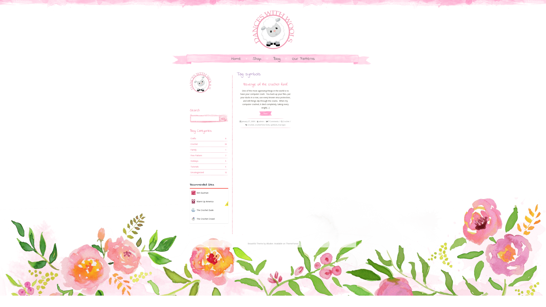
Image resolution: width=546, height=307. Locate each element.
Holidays (208, 161)
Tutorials (208, 166)
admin (261, 121)
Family (208, 149)
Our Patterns (303, 59)
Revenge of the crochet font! (265, 84)
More (265, 113)
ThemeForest (292, 243)
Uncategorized (209, 172)
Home (236, 59)
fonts (268, 125)
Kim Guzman (202, 192)
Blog (276, 59)
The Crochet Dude (205, 210)
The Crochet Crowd (206, 218)
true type (282, 125)
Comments (273, 121)
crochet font (260, 125)
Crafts (208, 138)
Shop (257, 59)
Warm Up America (205, 201)
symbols (274, 125)
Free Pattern (208, 155)
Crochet (286, 121)
